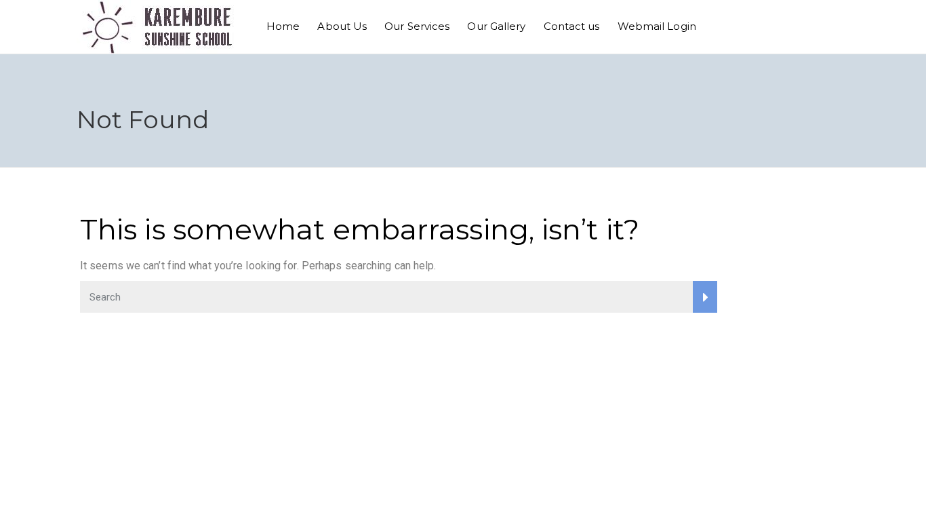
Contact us (572, 26)
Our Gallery (496, 26)
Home (283, 26)
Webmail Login (657, 26)
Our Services (416, 26)
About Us (342, 26)
